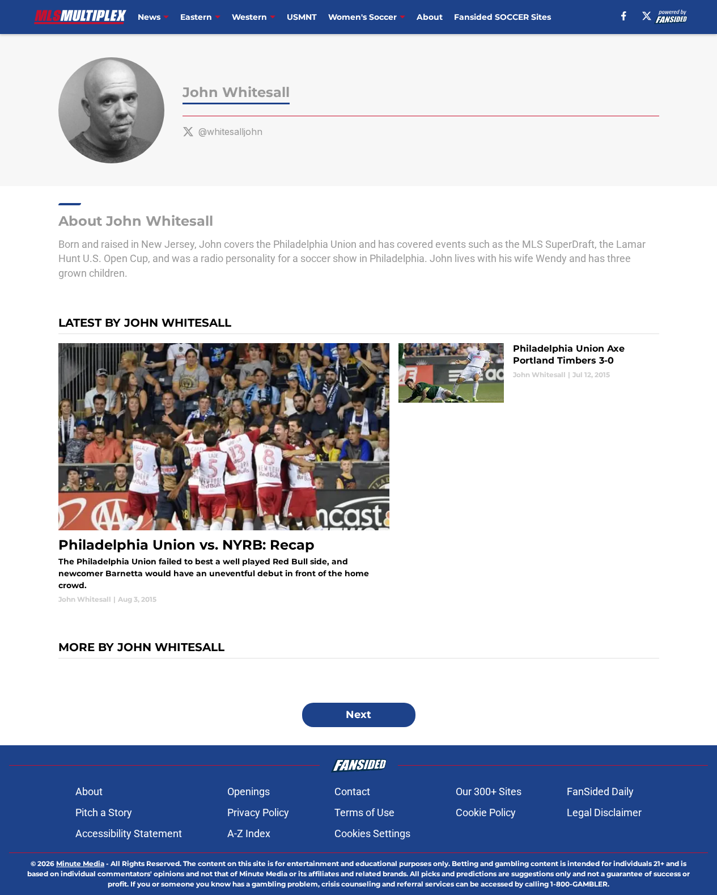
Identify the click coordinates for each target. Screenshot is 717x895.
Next (358, 714)
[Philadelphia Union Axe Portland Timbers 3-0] (528, 373)
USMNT (302, 17)
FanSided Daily (600, 791)
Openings (248, 791)
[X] (646, 15)
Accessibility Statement (128, 833)
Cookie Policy (486, 812)
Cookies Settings (372, 833)
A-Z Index (248, 833)
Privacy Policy (258, 812)
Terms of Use (364, 812)
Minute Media (80, 863)
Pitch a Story (103, 812)
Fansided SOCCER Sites (502, 17)
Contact (352, 791)
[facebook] (623, 15)
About (430, 17)
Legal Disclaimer (604, 812)
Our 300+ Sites (488, 791)
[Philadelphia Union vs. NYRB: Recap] (224, 474)
